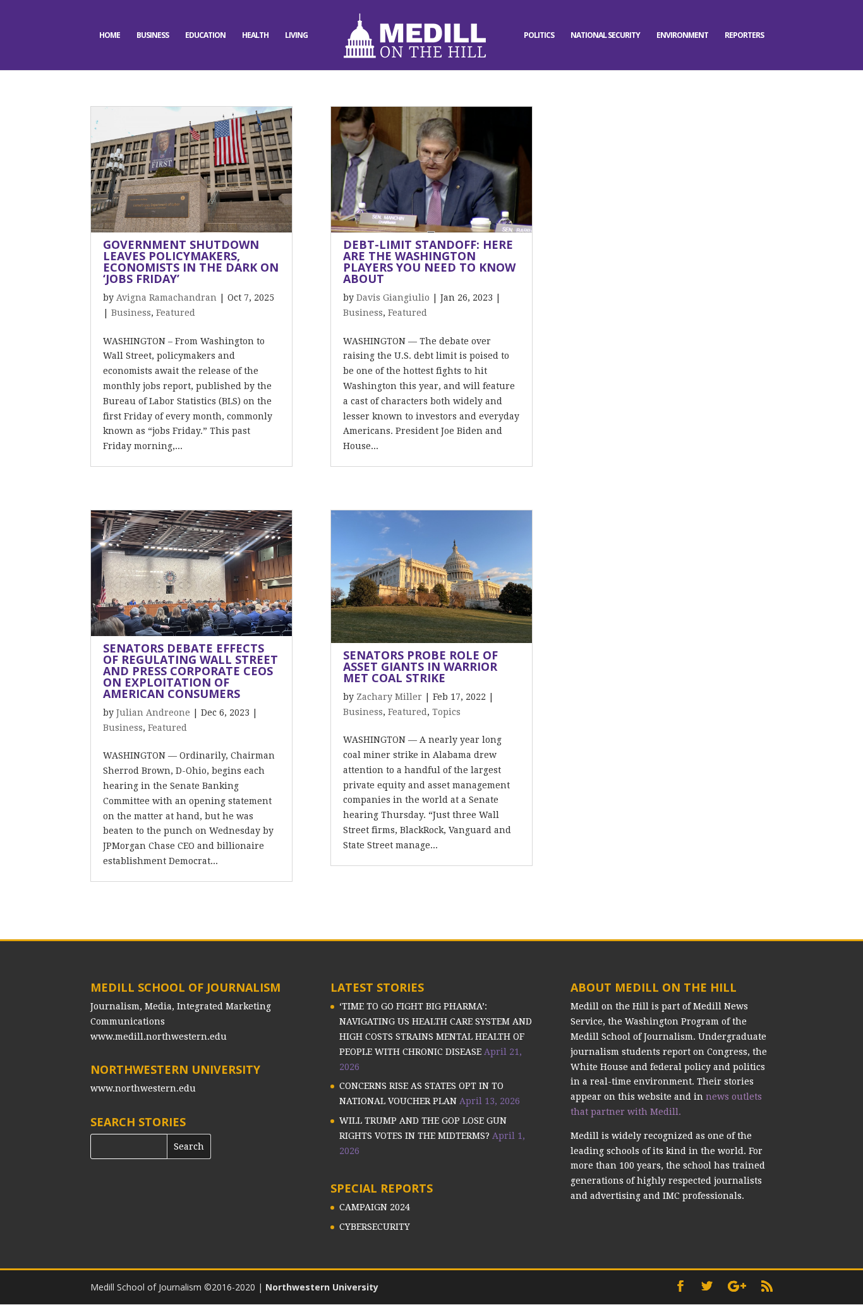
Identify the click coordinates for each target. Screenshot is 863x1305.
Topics (446, 712)
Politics (539, 35)
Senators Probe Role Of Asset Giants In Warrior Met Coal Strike (420, 666)
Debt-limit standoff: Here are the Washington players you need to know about (429, 261)
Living (296, 35)
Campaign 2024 (374, 1207)
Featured (175, 313)
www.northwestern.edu (143, 1088)
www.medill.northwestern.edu (158, 1036)
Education (205, 35)
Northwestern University (321, 1287)
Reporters (744, 35)
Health (255, 35)
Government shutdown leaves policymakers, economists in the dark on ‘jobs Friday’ (191, 261)
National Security (605, 35)
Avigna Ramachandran (166, 297)
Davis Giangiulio (393, 297)
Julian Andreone (153, 712)
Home (109, 35)
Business (152, 35)
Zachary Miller (389, 697)
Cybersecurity (374, 1227)
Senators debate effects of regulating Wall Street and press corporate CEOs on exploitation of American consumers (190, 670)
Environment (682, 35)
